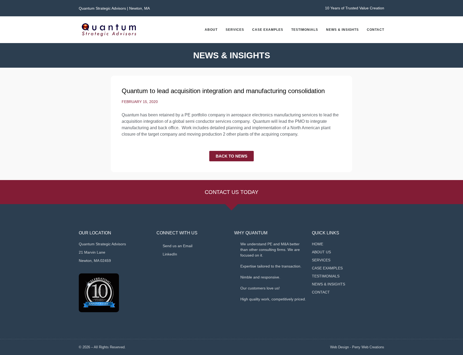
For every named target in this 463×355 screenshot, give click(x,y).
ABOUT (211, 30)
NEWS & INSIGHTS (342, 30)
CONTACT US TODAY (231, 192)
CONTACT (375, 30)
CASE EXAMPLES (267, 30)
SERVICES (235, 30)
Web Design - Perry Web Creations (357, 347)
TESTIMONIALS (304, 30)
